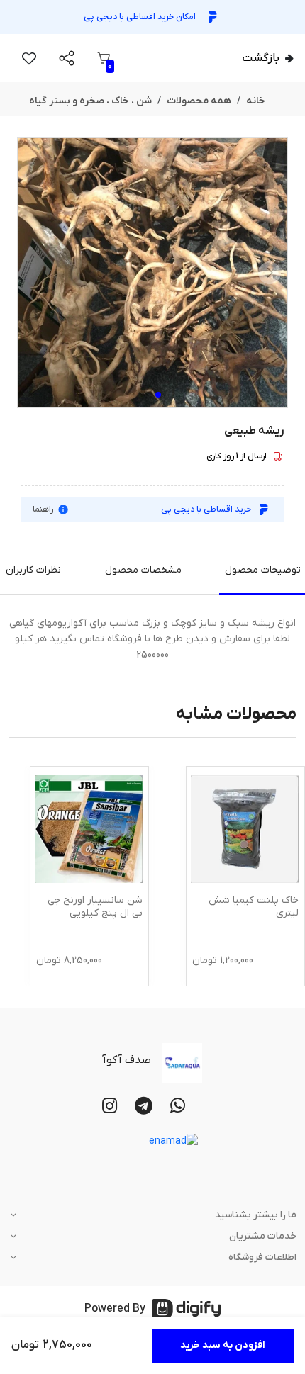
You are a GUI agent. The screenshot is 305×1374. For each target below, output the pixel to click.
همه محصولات (199, 101)
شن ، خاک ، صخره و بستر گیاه (90, 101)
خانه (255, 101)
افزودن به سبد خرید (222, 1345)
